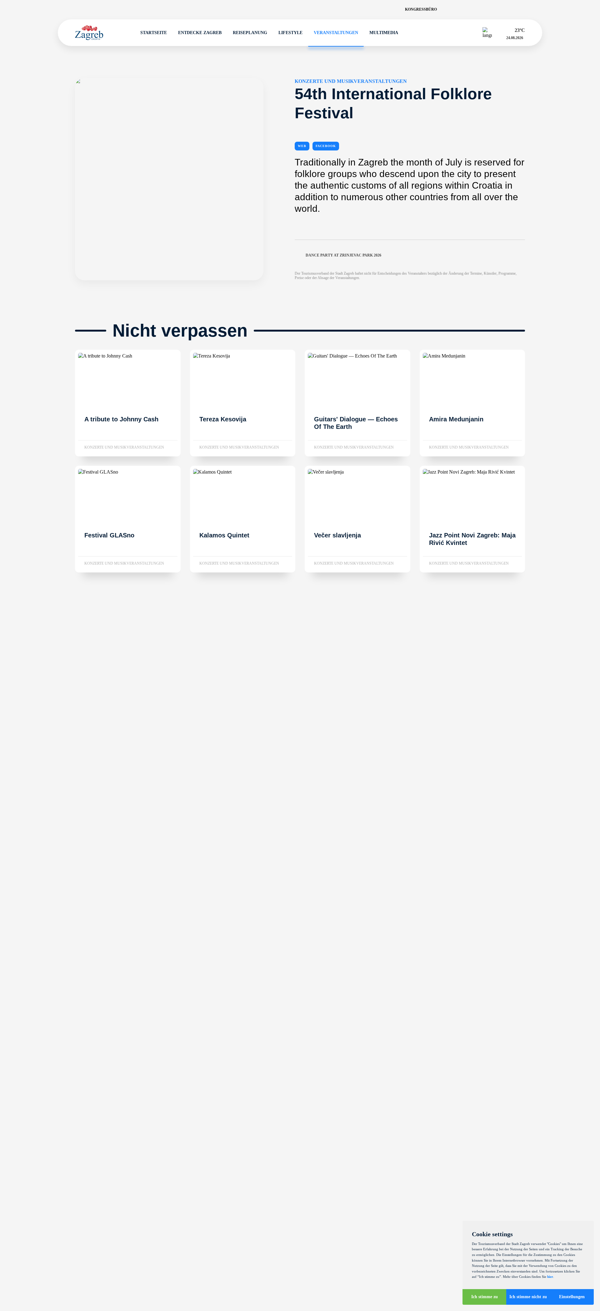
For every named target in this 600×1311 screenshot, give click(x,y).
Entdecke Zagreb (200, 32)
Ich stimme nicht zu (528, 1296)
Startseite (153, 32)
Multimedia (383, 32)
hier (550, 1276)
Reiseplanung (250, 32)
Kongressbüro (421, 9)
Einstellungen (572, 1296)
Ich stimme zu (484, 1296)
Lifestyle (290, 32)
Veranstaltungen (336, 32)
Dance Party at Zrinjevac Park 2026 (343, 255)
